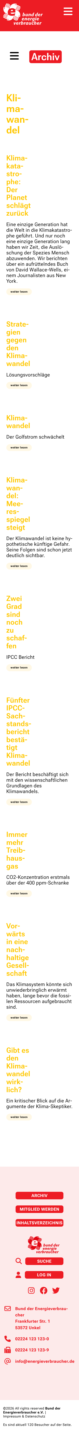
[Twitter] (56, 1290)
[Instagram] (31, 1290)
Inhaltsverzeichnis (39, 1222)
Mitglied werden (39, 1209)
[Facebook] (43, 1290)
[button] (19, 291)
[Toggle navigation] (68, 11)
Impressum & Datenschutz (24, 1416)
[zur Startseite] (23, 14)
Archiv (39, 1195)
